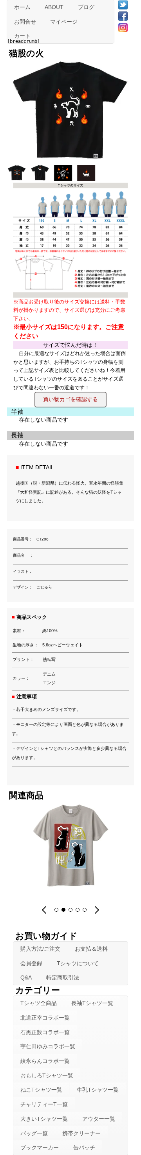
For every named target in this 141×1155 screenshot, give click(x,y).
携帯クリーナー (81, 1133)
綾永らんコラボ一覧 (45, 1061)
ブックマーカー (39, 1147)
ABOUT (54, 7)
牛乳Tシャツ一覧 (98, 1090)
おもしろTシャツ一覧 (46, 1075)
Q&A (26, 977)
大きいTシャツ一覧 (44, 1119)
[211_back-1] (87, 178)
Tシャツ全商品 (38, 1003)
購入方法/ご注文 (40, 949)
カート (22, 36)
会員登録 (31, 963)
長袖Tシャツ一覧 (92, 1003)
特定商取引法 (62, 977)
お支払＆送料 (91, 949)
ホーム (22, 7)
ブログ (86, 7)
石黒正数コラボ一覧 (45, 1032)
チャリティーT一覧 (44, 1104)
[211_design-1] (64, 178)
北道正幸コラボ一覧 (45, 1017)
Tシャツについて (78, 963)
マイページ (64, 22)
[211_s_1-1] (18, 178)
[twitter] (123, 4)
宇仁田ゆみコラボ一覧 (47, 1046)
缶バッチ (84, 1147)
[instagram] (123, 27)
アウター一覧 (98, 1119)
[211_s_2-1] (41, 178)
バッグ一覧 (34, 1133)
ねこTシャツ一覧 (41, 1090)
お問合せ (25, 22)
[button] (44, 909)
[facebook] (123, 16)
